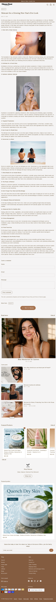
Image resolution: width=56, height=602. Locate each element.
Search (3, 560)
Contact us (31, 562)
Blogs (2, 571)
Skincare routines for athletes (32, 385)
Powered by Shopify (48, 598)
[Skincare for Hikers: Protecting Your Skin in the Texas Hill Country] (12, 409)
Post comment (7, 292)
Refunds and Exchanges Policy (37, 568)
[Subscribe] (51, 550)
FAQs (2, 566)
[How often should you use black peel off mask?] (12, 375)
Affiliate (3, 568)
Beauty (11, 303)
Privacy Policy (29, 296)
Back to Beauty (29, 308)
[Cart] (50, 5)
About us (31, 560)
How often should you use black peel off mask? (37, 367)
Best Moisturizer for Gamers (28, 359)
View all (53, 315)
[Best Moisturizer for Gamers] (28, 338)
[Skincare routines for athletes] (12, 392)
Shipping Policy (33, 566)
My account (4, 573)
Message (3, 279)
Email (3, 272)
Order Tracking (32, 564)
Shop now (28, 476)
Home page (4, 564)
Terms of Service (39, 296)
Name (3, 264)
